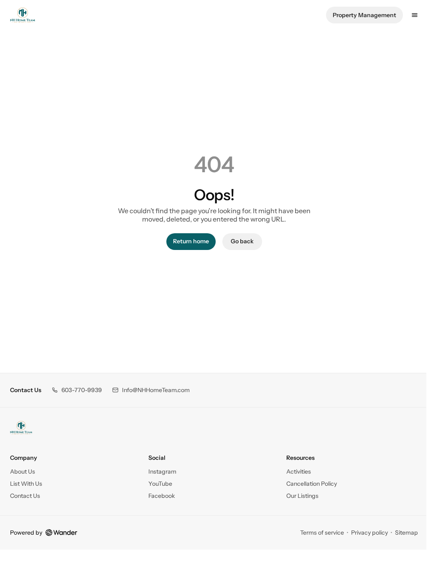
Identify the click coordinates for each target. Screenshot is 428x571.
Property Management (364, 15)
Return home (191, 241)
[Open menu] (414, 15)
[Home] (21, 427)
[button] (76, 390)
